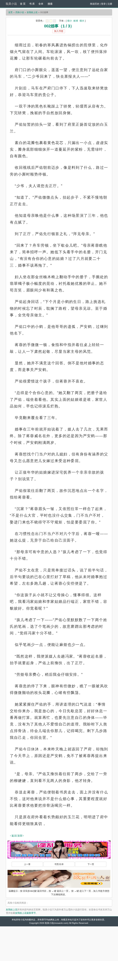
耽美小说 (11, 3)
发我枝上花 (32, 12)
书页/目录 (59, 864)
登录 (103, 3)
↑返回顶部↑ (17, 835)
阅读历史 (94, 3)
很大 (82, 20)
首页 (10, 12)
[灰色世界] (54, 21)
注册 (110, 3)
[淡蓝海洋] (47, 21)
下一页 (91, 864)
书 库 (32, 3)
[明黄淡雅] (50, 21)
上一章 (27, 864)
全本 (40, 3)
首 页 (23, 3)
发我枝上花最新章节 (25, 913)
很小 (69, 20)
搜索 (50, 3)
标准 (75, 20)
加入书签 (58, 31)
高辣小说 (19, 12)
